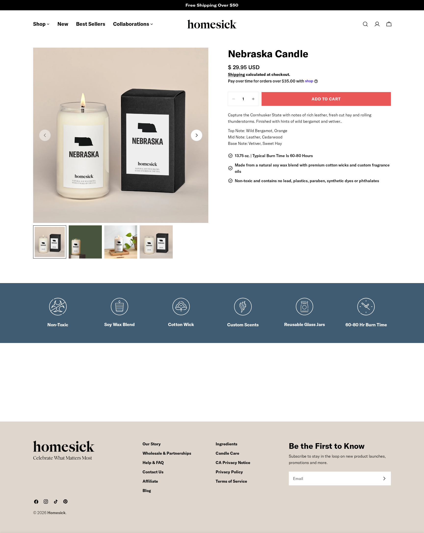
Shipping (236, 74)
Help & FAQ (153, 462)
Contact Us (153, 471)
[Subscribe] (384, 478)
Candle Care (227, 453)
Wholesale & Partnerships (167, 453)
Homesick (56, 512)
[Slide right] (196, 135)
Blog (147, 490)
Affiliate (150, 481)
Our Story (152, 443)
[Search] (365, 24)
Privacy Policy (229, 471)
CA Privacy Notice (233, 462)
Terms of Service (231, 481)
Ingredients (226, 443)
